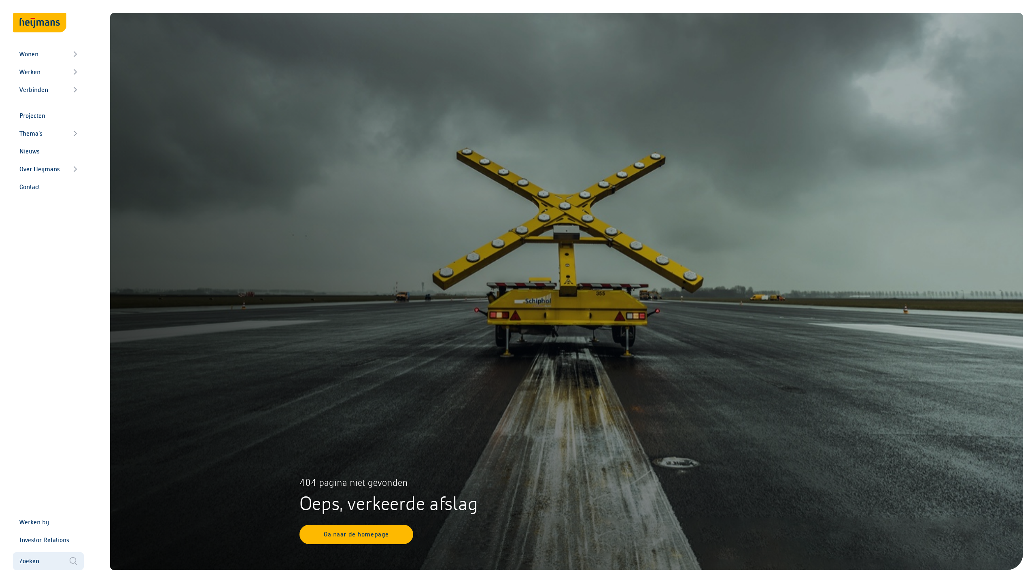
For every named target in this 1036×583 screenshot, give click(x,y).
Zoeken (29, 561)
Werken (29, 72)
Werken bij (34, 522)
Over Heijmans (39, 169)
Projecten (32, 115)
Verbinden (33, 90)
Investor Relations (44, 540)
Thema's (30, 133)
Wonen (28, 54)
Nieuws (29, 151)
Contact (29, 187)
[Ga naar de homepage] (39, 22)
